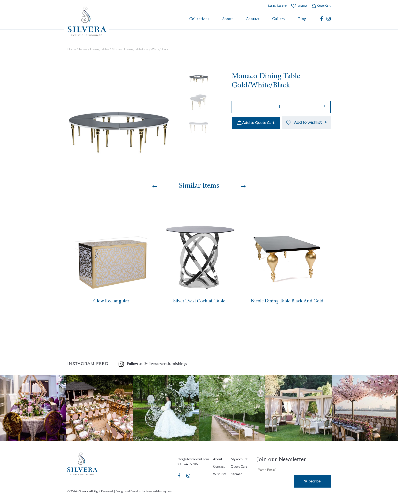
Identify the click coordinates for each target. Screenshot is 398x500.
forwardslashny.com (159, 491)
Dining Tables (99, 49)
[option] (118, 117)
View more (33, 408)
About (227, 19)
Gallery (278, 19)
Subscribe (312, 481)
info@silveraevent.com (193, 459)
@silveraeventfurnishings (165, 363)
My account (239, 459)
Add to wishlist (308, 122)
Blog (302, 19)
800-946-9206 (187, 464)
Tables (83, 49)
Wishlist (302, 5)
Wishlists (219, 474)
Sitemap (236, 474)
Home (71, 49)
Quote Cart (324, 5)
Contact (253, 19)
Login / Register (277, 5)
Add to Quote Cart (257, 122)
